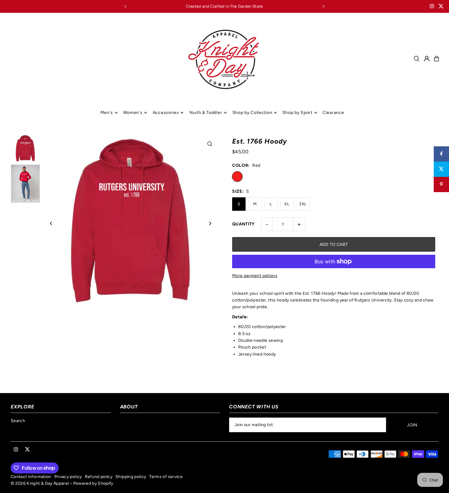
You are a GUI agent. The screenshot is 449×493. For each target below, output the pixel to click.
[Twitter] (441, 7)
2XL (302, 204)
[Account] (426, 58)
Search (18, 420)
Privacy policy (68, 476)
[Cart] (436, 58)
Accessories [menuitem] (166, 112)
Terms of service (166, 476)
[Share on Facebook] (441, 154)
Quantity (243, 224)
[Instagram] (432, 7)
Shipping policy (130, 476)
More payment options (254, 275)
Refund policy (99, 476)
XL (286, 204)
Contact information (31, 476)
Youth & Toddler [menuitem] (205, 112)
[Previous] (125, 6)
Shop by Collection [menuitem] (252, 112)
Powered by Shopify (93, 483)
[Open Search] (416, 58)
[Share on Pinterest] (441, 184)
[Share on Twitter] (441, 169)
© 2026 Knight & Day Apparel (40, 483)
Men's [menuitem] (106, 112)
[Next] (323, 6)
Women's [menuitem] (132, 112)
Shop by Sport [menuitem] (297, 112)
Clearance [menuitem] (333, 112)
